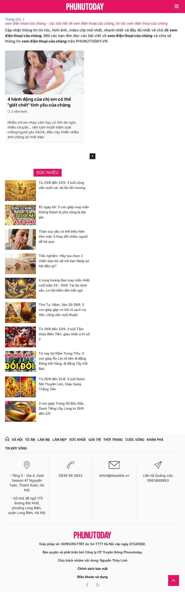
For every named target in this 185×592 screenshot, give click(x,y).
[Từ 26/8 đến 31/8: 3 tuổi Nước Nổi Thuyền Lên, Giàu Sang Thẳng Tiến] (20, 387)
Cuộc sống (134, 440)
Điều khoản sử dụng (92, 577)
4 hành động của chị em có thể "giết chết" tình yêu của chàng (39, 102)
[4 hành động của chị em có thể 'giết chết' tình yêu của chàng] (44, 72)
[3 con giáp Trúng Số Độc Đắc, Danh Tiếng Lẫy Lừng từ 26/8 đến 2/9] (20, 411)
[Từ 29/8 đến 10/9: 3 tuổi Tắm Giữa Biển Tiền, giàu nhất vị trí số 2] (20, 337)
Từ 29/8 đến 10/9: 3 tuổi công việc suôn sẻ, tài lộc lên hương (62, 185)
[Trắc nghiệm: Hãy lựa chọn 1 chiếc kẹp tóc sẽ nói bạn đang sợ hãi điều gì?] (20, 263)
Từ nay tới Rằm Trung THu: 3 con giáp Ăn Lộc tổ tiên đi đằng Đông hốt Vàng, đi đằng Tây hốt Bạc (63, 361)
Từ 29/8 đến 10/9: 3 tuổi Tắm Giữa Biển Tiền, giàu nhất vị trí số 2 (64, 334)
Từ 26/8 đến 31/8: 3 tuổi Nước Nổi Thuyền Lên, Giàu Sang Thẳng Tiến (62, 384)
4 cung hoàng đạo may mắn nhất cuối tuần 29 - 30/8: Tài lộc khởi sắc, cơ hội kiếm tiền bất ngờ (64, 285)
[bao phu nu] (85, 7)
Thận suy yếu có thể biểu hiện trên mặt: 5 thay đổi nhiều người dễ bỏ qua (63, 236)
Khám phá (155, 440)
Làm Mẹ (44, 440)
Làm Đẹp (60, 440)
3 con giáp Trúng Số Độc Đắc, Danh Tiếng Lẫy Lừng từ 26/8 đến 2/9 (62, 408)
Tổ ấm (30, 440)
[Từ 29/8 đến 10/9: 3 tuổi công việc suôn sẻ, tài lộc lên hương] (20, 190)
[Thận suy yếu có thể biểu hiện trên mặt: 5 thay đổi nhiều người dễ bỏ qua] (20, 239)
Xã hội (17, 440)
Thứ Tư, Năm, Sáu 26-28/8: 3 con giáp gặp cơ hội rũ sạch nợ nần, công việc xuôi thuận (62, 310)
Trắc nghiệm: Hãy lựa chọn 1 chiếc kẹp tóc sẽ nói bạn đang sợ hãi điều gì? (64, 261)
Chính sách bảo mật (92, 569)
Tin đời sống (16, 448)
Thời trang (113, 440)
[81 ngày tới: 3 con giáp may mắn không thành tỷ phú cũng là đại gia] (20, 215)
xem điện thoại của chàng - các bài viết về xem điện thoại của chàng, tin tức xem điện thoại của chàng (86, 23)
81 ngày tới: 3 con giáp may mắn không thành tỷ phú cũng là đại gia (64, 212)
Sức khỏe (77, 440)
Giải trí (94, 440)
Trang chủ (13, 19)
